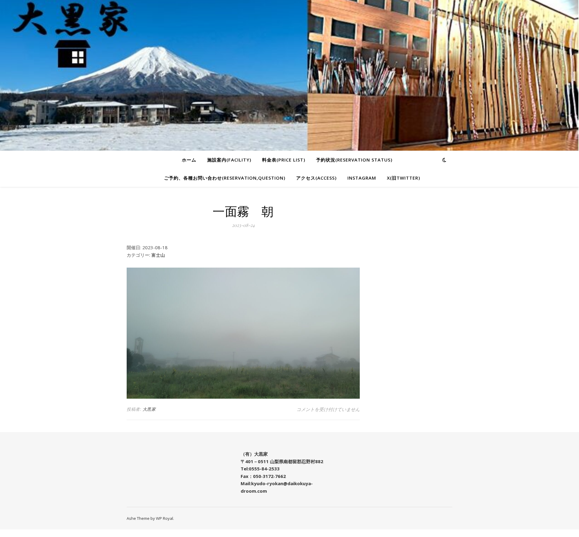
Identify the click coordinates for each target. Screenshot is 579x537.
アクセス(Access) (316, 178)
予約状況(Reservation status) (354, 160)
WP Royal (164, 518)
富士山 (158, 255)
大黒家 (149, 409)
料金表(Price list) (283, 160)
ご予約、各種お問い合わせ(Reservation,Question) (224, 178)
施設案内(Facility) (229, 160)
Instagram (361, 178)
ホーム (189, 160)
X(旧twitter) (403, 178)
